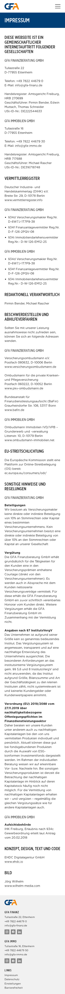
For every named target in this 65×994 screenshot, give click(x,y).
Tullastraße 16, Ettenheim (19, 946)
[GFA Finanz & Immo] (12, 6)
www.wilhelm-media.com (22, 886)
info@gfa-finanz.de (28, 85)
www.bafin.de (14, 410)
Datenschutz (12, 979)
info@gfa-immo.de (28, 145)
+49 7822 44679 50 (16, 950)
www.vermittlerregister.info (23, 200)
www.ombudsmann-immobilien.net (29, 440)
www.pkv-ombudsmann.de (24, 388)
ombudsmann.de (44, 367)
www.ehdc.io (14, 861)
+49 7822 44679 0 (29, 81)
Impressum (11, 975)
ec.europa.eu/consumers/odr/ (26, 473)
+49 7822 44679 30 (30, 141)
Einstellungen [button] (13, 983)
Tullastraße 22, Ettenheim (20, 917)
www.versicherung (18, 367)
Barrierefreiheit (14, 987)
